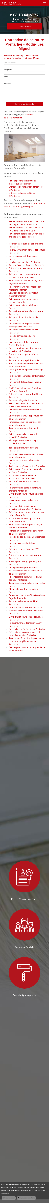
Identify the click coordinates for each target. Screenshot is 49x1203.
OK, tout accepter (9, 1198)
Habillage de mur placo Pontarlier (24, 262)
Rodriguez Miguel (12, 3)
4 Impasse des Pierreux (24, 20)
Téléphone (8, 70)
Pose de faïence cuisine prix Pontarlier (26, 265)
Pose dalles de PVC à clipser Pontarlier (27, 629)
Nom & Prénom (10, 63)
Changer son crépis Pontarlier (23, 567)
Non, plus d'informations (26, 1198)
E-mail (6, 76)
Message (7, 83)
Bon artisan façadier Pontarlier (23, 400)
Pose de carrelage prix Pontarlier (24, 360)
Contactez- (24, 26)
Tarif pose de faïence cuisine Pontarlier (27, 466)
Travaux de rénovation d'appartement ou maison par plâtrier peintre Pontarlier (27, 641)
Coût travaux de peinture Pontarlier (25, 607)
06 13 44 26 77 (26, 15)
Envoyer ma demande (24, 104)
